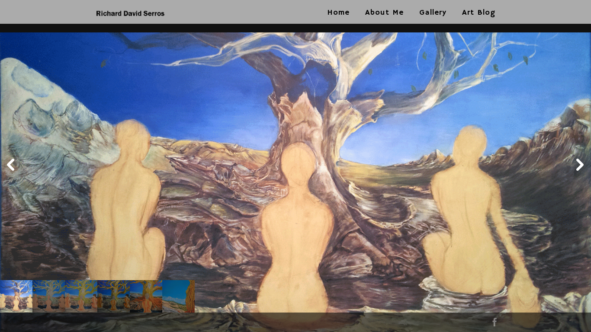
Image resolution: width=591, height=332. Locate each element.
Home (338, 12)
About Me (384, 12)
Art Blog (478, 12)
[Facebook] (494, 324)
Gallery (432, 12)
